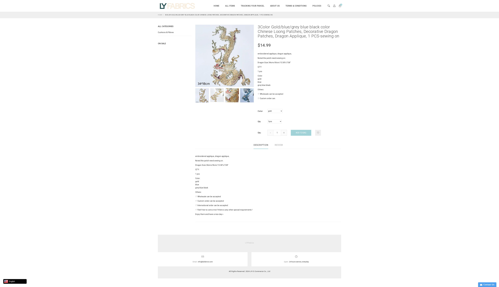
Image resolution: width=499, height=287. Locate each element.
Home (216, 6)
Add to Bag (301, 133)
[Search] (334, 6)
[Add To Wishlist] (318, 133)
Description (261, 145)
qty (259, 121)
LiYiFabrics (249, 243)
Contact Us (488, 284)
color (260, 111)
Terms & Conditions (296, 6)
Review (279, 145)
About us (275, 6)
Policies (317, 6)
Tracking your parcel (252, 6)
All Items (230, 6)
